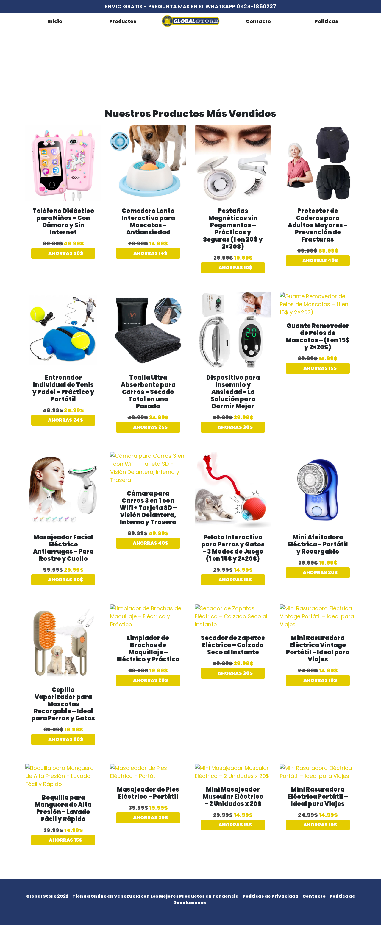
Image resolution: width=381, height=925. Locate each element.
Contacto (258, 21)
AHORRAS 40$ (320, 260)
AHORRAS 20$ (320, 572)
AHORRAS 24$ (65, 420)
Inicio (55, 21)
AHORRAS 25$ (150, 427)
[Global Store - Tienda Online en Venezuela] (190, 21)
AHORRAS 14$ (149, 253)
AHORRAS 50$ (65, 253)
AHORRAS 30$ (235, 427)
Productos (122, 21)
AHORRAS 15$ (319, 368)
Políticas (326, 21)
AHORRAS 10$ (235, 267)
